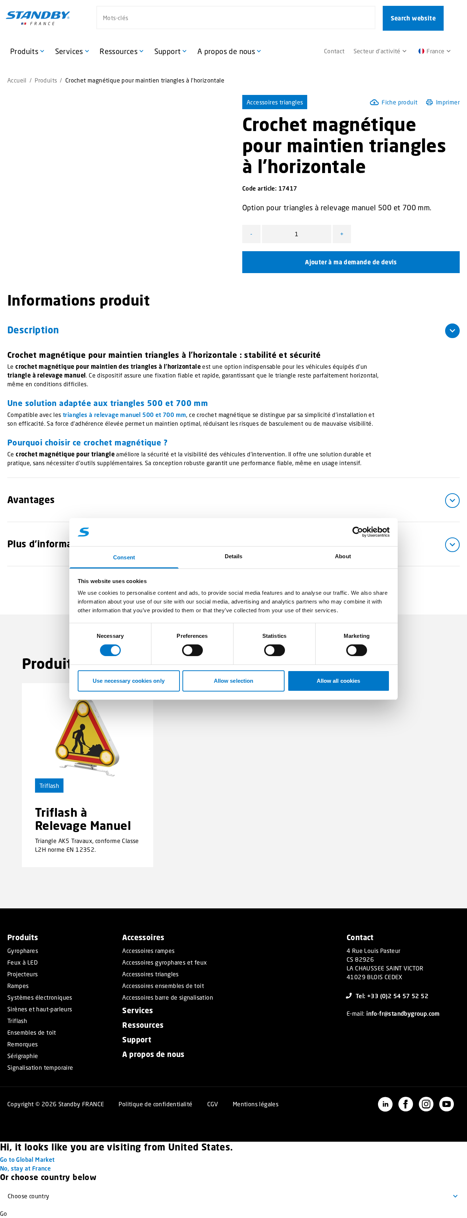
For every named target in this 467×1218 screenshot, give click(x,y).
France (435, 50)
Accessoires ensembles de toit (163, 986)
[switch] (192, 650)
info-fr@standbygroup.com (403, 1013)
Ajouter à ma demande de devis (351, 262)
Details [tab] (234, 556)
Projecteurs (22, 974)
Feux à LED (22, 962)
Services (137, 1010)
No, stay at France (25, 1168)
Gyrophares (22, 951)
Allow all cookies (338, 681)
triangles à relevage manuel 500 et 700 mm (124, 414)
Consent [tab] (124, 557)
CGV (212, 1103)
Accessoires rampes (148, 951)
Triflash (49, 785)
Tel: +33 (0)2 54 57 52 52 (392, 995)
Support (136, 1039)
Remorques (22, 1044)
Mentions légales (255, 1103)
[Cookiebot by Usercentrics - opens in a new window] (358, 531)
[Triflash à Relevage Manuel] (87, 738)
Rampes (17, 986)
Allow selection (234, 681)
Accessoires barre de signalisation (167, 997)
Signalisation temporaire (40, 1067)
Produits (46, 80)
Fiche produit (399, 102)
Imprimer (448, 102)
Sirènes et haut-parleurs (39, 1009)
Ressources (142, 1025)
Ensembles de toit (31, 1032)
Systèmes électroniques (39, 997)
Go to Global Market (27, 1159)
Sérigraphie (22, 1056)
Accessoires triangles (275, 102)
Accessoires (143, 937)
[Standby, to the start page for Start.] (38, 18)
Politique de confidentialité (155, 1103)
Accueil (17, 80)
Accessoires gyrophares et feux (164, 962)
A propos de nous (153, 1054)
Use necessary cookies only (129, 681)
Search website (413, 18)
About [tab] (343, 556)
